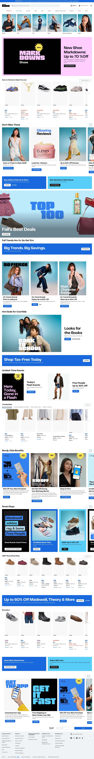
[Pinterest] (77, 738)
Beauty (71, 10)
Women (28, 10)
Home (79, 10)
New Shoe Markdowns (69, 65)
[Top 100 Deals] (47, 214)
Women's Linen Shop (7, 407)
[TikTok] (82, 738)
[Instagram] (79, 738)
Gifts (86, 10)
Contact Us (5, 752)
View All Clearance (85, 80)
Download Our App (77, 734)
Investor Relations (60, 740)
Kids (42, 10)
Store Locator (18, 740)
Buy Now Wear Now (8, 168)
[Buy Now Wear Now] (15, 144)
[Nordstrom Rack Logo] (6, 5)
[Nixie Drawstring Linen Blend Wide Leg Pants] (28, 420)
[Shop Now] (31, 333)
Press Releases (59, 743)
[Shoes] (55, 23)
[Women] (9, 23)
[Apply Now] (15, 470)
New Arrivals (80, 600)
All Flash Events (31, 391)
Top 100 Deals (6, 234)
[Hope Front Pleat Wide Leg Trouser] (60, 420)
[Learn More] (44, 695)
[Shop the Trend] (15, 278)
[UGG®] (73, 526)
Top (90, 736)
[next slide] (89, 88)
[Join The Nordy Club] (44, 470)
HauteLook (58, 738)
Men (36, 10)
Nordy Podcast (19, 750)
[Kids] (39, 23)
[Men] (24, 23)
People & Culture (33, 739)
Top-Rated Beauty (36, 169)
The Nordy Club (19, 738)
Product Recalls (6, 747)
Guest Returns (5, 738)
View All (87, 556)
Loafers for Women (47, 407)
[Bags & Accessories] (70, 23)
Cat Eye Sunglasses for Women (21, 407)
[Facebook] (71, 738)
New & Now (19, 10)
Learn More (86, 360)
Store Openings (19, 753)
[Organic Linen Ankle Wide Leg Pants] (44, 420)
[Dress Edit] (72, 144)
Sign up (83, 728)
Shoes (49, 10)
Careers (17, 745)
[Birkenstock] (44, 526)
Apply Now (76, 1)
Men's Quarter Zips (36, 407)
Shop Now (76, 391)
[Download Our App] (17, 695)
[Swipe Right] (90, 125)
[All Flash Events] (13, 387)
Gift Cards (4, 744)
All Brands (17, 743)
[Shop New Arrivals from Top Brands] (16, 526)
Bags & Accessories (60, 10)
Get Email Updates (20, 748)
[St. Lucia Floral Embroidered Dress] (12, 420)
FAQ (3, 749)
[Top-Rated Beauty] (44, 144)
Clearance (9, 10)
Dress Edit (63, 168)
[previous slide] (3, 88)
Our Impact (31, 737)
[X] (74, 738)
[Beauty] (85, 23)
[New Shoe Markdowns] (32, 56)
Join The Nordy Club (37, 500)
